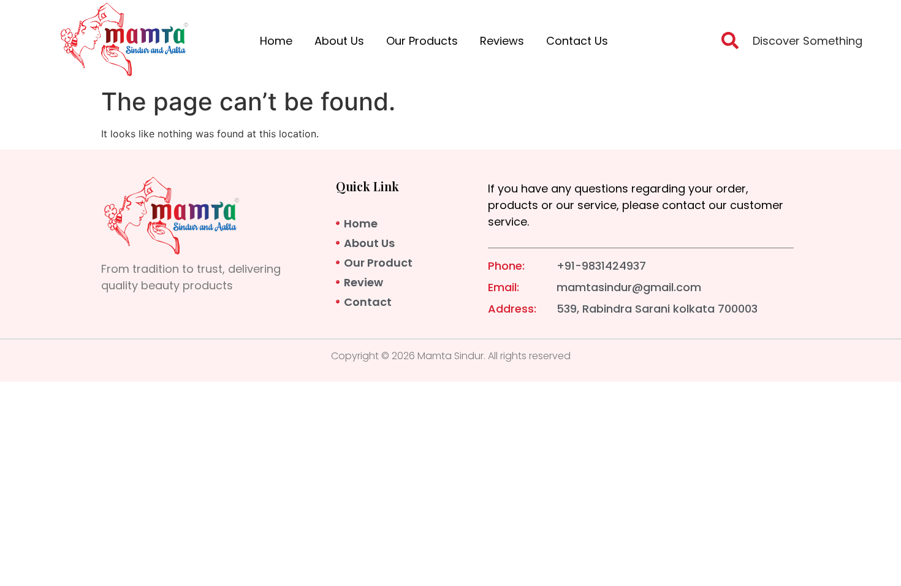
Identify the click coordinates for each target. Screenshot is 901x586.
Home (276, 40)
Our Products (422, 40)
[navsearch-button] (730, 44)
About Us (339, 40)
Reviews (502, 40)
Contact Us (577, 40)
